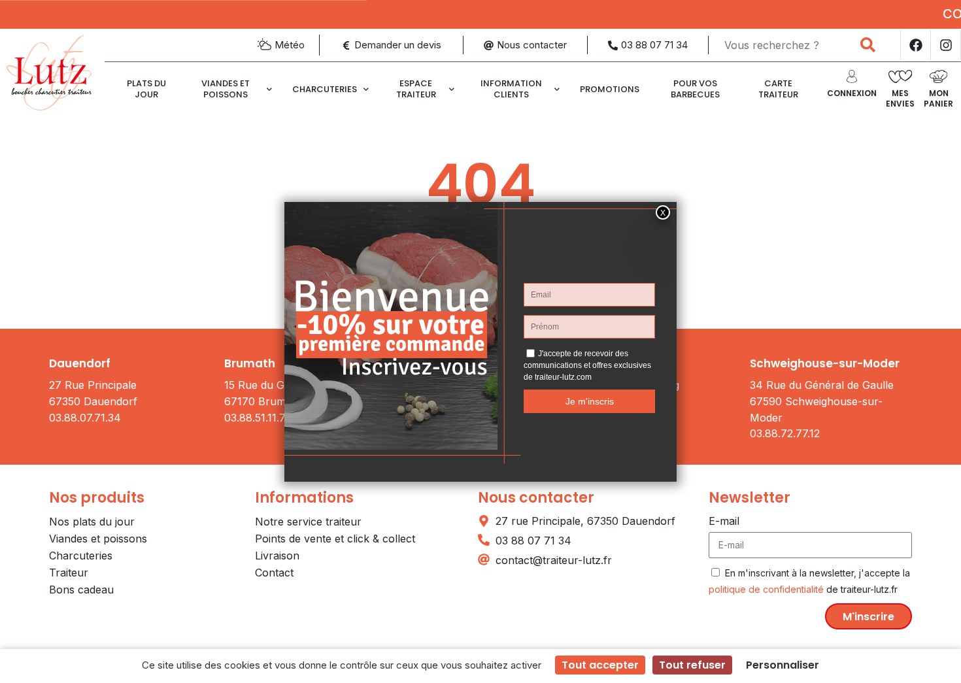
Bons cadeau (81, 589)
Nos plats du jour (92, 521)
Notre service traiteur (308, 521)
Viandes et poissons (225, 88)
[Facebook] (915, 45)
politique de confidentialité (766, 589)
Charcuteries (324, 89)
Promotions (609, 89)
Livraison (277, 555)
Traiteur (68, 572)
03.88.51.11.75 (258, 417)
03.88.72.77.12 (785, 433)
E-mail (724, 520)
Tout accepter (600, 665)
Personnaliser (782, 665)
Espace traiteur (416, 88)
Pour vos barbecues (695, 88)
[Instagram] (945, 45)
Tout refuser (692, 665)
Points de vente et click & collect (335, 538)
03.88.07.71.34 (85, 417)
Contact (274, 572)
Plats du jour (146, 88)
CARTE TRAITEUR (778, 88)
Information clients (511, 88)
